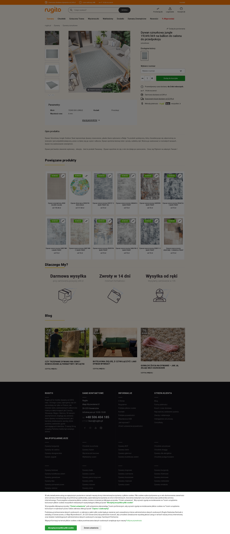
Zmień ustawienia (91, 528)
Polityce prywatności (134, 521)
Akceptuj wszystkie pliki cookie (61, 528)
